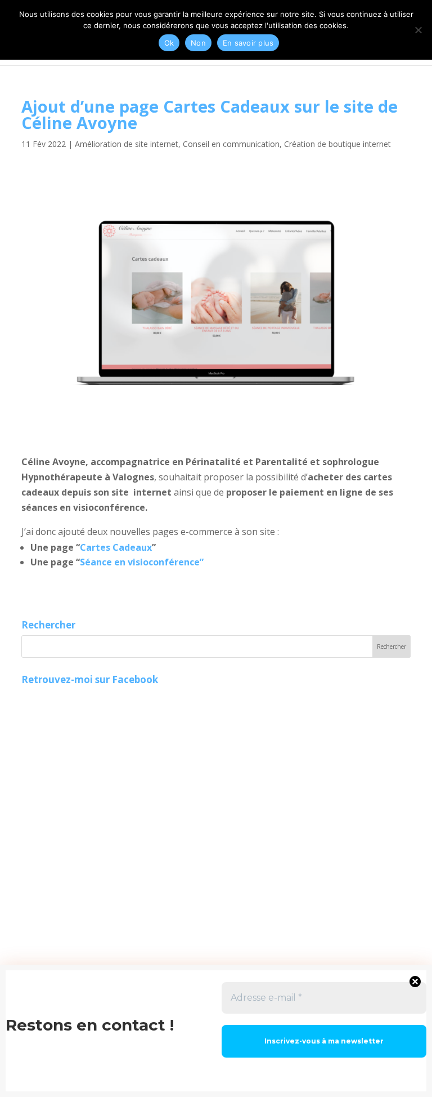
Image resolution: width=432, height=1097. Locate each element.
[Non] (418, 29)
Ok (169, 42)
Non (198, 42)
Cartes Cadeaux (116, 547)
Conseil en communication (231, 144)
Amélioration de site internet (126, 144)
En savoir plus (248, 42)
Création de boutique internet (337, 144)
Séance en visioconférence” (142, 562)
